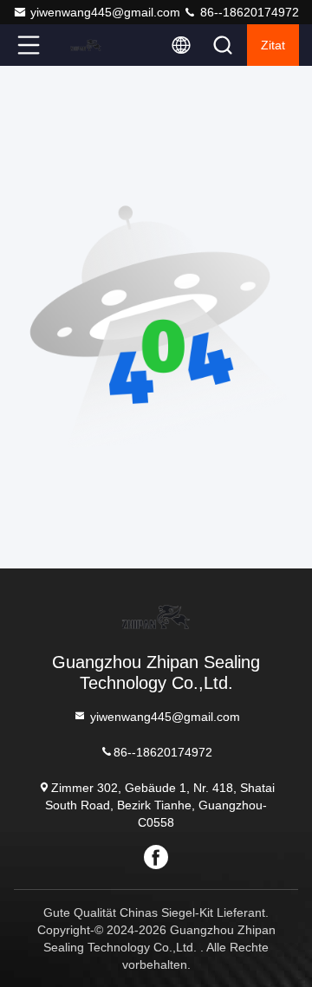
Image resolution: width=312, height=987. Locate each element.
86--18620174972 (248, 12)
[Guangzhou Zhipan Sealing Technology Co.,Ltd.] (85, 45)
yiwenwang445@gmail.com (105, 12)
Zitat (273, 45)
